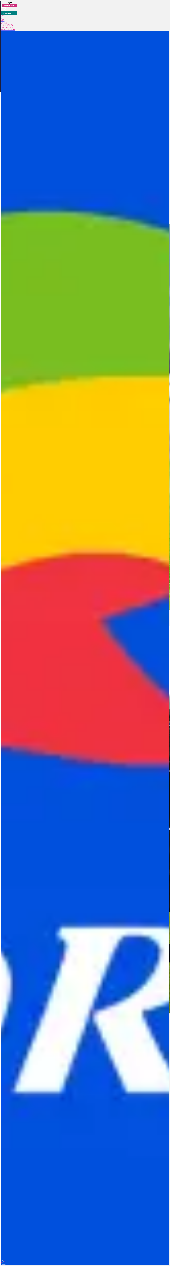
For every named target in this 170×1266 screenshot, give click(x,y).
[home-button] (3, 9)
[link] (9, 21)
